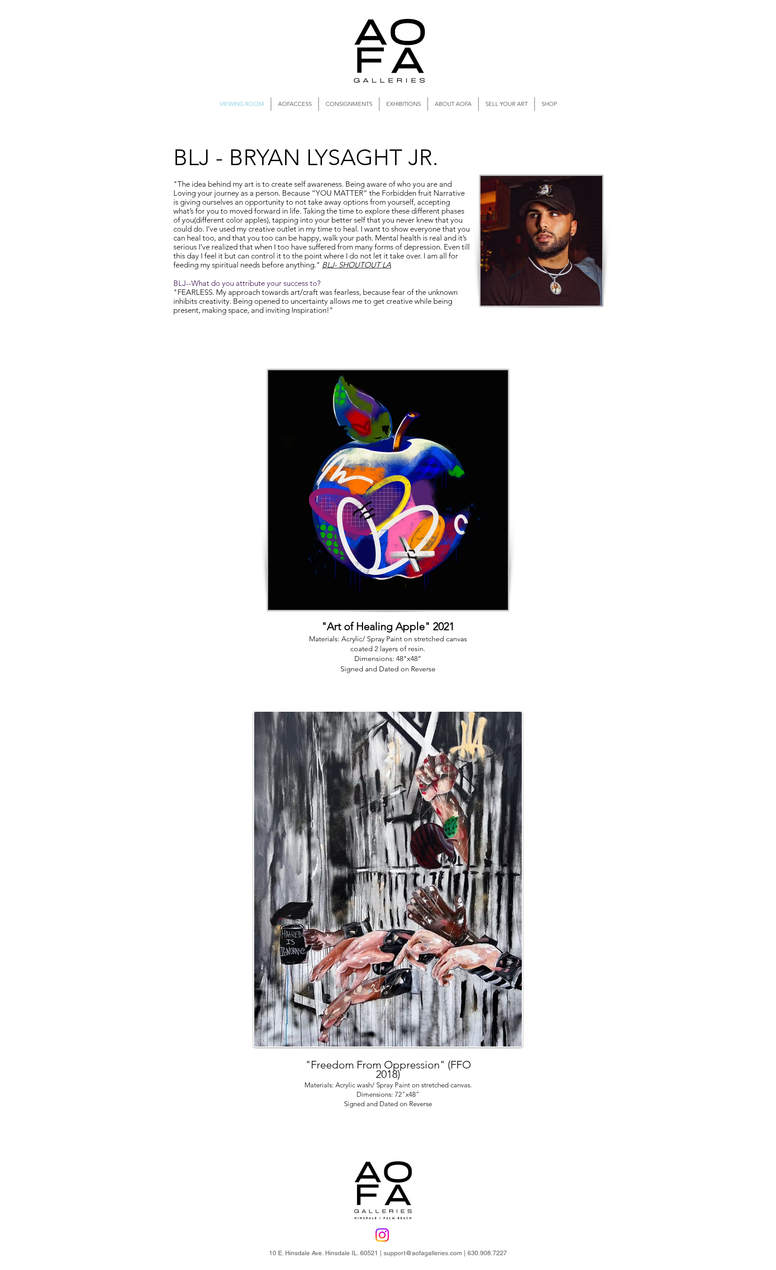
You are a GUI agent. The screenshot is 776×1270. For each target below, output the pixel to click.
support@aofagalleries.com (423, 1253)
